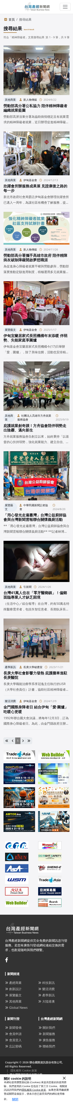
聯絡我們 (49, 1046)
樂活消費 (48, 989)
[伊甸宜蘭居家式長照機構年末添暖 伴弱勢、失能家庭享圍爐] (36, 303)
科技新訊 (48, 983)
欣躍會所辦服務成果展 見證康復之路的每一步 (35, 188)
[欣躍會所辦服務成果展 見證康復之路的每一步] (36, 153)
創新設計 (15, 989)
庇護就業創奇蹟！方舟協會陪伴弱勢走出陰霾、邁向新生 (35, 428)
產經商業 (15, 983)
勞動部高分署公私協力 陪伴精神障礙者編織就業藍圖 (35, 108)
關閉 (15, 1099)
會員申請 (15, 1034)
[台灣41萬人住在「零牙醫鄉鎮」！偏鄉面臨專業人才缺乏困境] (36, 561)
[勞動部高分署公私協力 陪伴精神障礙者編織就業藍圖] (36, 70)
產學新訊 (48, 995)
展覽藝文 (15, 995)
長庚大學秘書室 (32, 667)
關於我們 (49, 1027)
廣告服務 (49, 1040)
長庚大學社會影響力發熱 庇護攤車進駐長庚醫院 (35, 675)
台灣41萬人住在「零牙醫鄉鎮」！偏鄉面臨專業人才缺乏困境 (35, 595)
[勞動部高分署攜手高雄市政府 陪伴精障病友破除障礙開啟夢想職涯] (36, 228)
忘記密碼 (15, 1046)
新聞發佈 (15, 1027)
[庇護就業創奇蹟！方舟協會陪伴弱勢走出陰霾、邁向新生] (36, 386)
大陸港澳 (48, 1001)
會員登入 (15, 1040)
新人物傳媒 (30, 99)
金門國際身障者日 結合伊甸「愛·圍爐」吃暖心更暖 (36, 709)
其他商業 (15, 1001)
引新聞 (27, 587)
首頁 (12, 19)
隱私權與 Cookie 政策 (34, 1090)
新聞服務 (49, 1034)
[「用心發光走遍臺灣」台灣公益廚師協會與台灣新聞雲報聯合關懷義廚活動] (36, 475)
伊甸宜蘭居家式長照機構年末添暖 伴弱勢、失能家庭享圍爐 (35, 338)
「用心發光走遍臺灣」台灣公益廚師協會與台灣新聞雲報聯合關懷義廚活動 (35, 517)
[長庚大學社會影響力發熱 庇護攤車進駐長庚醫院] (36, 640)
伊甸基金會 (30, 180)
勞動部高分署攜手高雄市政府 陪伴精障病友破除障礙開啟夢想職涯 (35, 257)
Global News (18, 1007)
